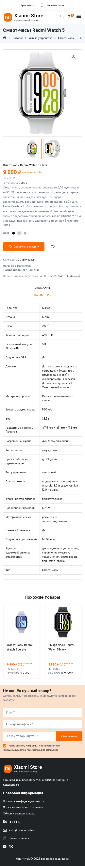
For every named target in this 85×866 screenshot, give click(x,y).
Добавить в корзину (26, 247)
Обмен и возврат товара (19, 813)
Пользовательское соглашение (23, 807)
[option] (32, 149)
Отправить (69, 736)
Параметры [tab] (42, 295)
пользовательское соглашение (42, 749)
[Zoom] (74, 57)
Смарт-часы (26, 260)
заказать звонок (56, 5)
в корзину (17, 625)
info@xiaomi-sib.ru (22, 830)
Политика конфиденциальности (23, 801)
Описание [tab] (42, 288)
